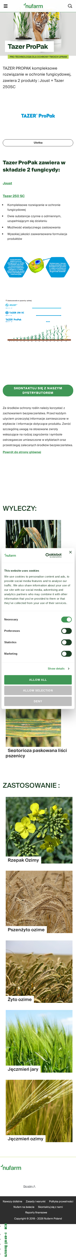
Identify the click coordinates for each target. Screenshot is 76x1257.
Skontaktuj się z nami (50, 1207)
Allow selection (38, 690)
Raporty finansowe (36, 1212)
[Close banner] (70, 555)
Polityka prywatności (61, 1201)
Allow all (38, 679)
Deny (38, 701)
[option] (36, 734)
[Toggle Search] (70, 6)
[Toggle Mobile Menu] (6, 6)
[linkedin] (6, 1239)
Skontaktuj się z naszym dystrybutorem (38, 391)
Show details (56, 668)
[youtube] (6, 1244)
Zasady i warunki (35, 1201)
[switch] (66, 631)
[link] (33, 5)
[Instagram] (6, 1249)
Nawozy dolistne (12, 1201)
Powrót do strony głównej (22, 452)
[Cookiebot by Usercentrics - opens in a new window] (46, 555)
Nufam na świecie (23, 1207)
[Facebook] (6, 1235)
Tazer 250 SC (14, 196)
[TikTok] (6, 1254)
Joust (7, 183)
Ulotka (38, 143)
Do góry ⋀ (29, 1186)
